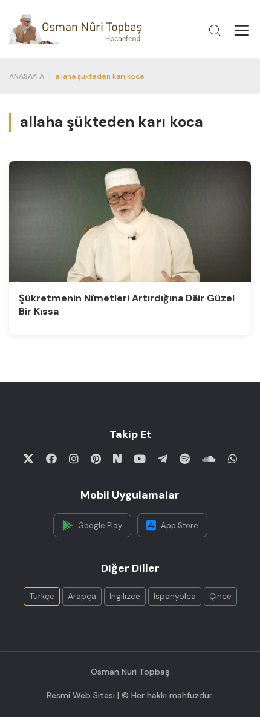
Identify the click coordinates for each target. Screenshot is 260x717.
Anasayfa (26, 76)
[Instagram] (74, 458)
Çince (220, 596)
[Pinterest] (96, 458)
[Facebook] (51, 458)
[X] (28, 458)
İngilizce (124, 596)
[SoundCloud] (209, 458)
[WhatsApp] (233, 458)
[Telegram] (162, 458)
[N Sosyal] (117, 458)
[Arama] (215, 30)
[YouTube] (140, 458)
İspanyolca (175, 596)
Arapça (82, 596)
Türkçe (41, 596)
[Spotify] (185, 458)
